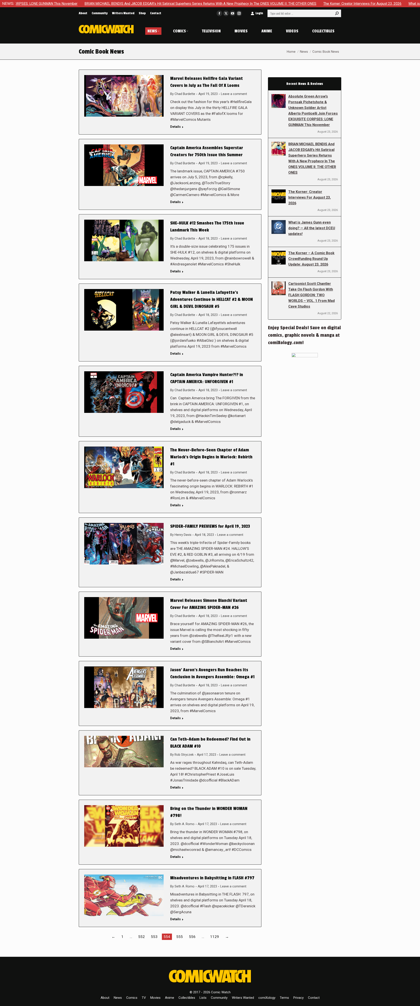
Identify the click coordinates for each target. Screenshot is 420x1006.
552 (141, 936)
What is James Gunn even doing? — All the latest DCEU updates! (311, 228)
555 (179, 936)
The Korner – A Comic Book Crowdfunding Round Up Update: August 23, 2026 (311, 258)
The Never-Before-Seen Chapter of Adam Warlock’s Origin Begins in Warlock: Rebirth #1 (211, 457)
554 (167, 936)
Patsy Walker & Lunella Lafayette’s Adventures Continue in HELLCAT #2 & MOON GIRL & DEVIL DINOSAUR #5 (211, 299)
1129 (214, 936)
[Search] (337, 13)
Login (259, 13)
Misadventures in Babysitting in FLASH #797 (212, 878)
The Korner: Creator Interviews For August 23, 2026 (310, 4)
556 (192, 936)
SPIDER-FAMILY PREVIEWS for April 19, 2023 (210, 526)
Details (175, 127)
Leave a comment (234, 94)
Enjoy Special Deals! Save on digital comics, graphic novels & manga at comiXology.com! (304, 335)
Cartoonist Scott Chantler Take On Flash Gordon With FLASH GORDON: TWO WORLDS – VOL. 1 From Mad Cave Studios (311, 295)
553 (154, 936)
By (182, 94)
